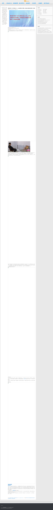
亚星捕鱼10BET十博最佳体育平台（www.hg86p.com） (44, 30)
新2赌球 (45, 11)
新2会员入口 (40, 9)
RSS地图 (10, 507)
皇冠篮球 (45, 10)
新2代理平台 (40, 10)
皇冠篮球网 (45, 9)
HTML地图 (12, 507)
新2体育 (40, 11)
